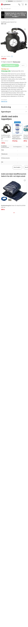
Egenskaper (6, 111)
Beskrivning (6, 107)
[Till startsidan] (5, 4)
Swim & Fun (4, 101)
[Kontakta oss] (19, 4)
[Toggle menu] (26, 4)
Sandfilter (12, 19)
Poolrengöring (6, 19)
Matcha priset (16, 62)
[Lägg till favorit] (25, 29)
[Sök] (2, 8)
